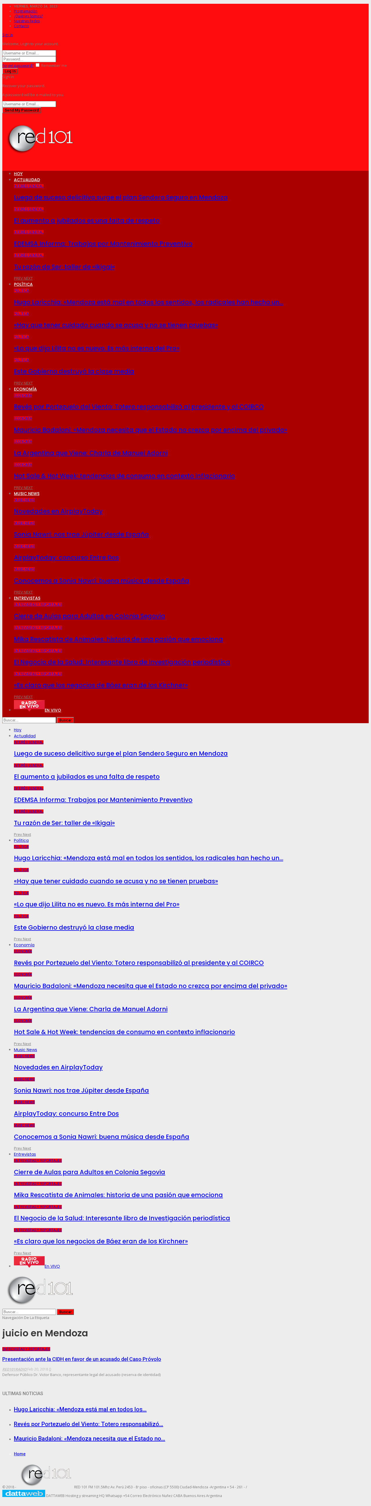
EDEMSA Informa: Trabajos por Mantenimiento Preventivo (103, 243)
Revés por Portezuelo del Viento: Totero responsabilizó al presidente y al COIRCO (139, 406)
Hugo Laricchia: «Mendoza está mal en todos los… (80, 1409)
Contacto (21, 25)
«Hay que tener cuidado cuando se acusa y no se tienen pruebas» (116, 325)
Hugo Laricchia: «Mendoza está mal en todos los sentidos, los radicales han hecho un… (148, 302)
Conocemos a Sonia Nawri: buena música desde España (101, 580)
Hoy (18, 174)
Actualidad (27, 180)
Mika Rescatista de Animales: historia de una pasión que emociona (118, 639)
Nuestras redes (27, 21)
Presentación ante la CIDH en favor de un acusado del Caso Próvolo (81, 1359)
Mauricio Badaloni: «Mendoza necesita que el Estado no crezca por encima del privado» (150, 430)
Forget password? (18, 65)
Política (23, 284)
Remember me (54, 65)
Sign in (7, 34)
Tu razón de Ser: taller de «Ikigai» (64, 267)
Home (20, 1454)
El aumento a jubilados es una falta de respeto (87, 220)
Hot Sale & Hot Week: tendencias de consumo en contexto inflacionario (124, 476)
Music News (26, 493)
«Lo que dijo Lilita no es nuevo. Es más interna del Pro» (96, 348)
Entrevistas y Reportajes (38, 604)
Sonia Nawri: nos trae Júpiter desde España (81, 534)
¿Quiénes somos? (28, 16)
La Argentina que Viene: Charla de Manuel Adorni (91, 453)
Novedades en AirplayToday (58, 511)
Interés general (28, 186)
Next (28, 278)
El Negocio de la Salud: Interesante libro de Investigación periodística (122, 662)
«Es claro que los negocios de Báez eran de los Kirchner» (101, 685)
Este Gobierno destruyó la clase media (74, 371)
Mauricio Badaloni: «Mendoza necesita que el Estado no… (89, 1438)
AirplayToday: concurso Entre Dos (66, 557)
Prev (19, 278)
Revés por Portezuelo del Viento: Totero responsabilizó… (88, 1424)
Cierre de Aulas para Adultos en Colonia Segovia (89, 616)
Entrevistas (27, 598)
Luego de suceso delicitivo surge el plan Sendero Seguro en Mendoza (121, 197)
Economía (25, 389)
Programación (25, 11)
